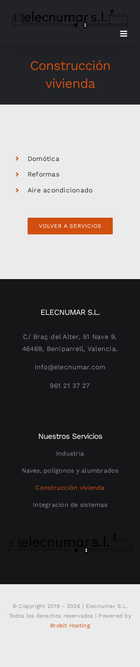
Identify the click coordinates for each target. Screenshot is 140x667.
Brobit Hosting (70, 625)
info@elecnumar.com (70, 367)
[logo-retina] (70, 535)
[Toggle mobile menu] (124, 34)
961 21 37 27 (70, 385)
